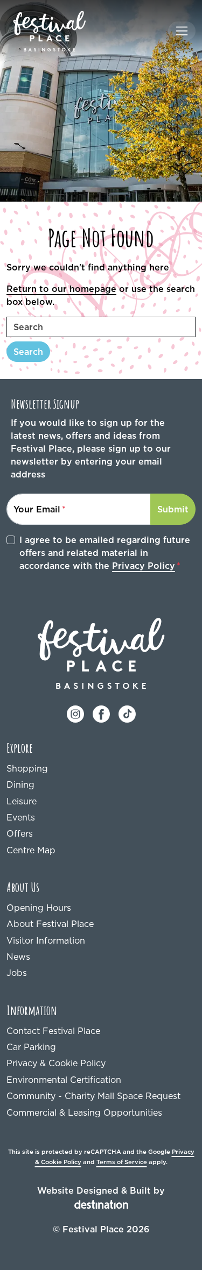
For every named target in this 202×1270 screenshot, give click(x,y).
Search (28, 352)
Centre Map (30, 850)
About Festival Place (50, 924)
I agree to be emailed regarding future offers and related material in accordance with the (104, 553)
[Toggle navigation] (182, 31)
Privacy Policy (143, 566)
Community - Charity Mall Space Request (93, 1096)
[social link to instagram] (75, 713)
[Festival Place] (101, 653)
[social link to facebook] (101, 713)
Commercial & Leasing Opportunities (84, 1112)
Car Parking (31, 1047)
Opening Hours (38, 908)
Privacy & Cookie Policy (56, 1063)
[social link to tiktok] (127, 713)
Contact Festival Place (53, 1031)
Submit (173, 509)
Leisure (21, 801)
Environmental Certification (63, 1080)
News (18, 956)
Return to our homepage (61, 289)
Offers (19, 833)
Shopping (27, 768)
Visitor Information (45, 940)
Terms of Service (121, 1162)
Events (20, 817)
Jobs (16, 973)
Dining (20, 784)
